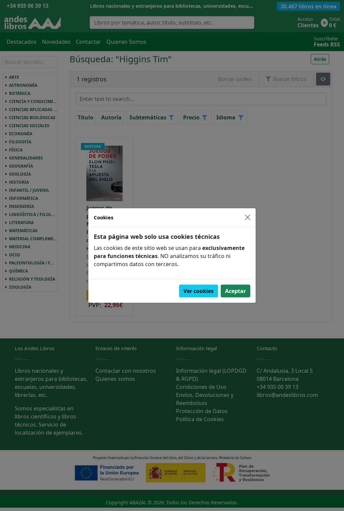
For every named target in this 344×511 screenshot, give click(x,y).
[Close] (247, 217)
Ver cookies (198, 291)
